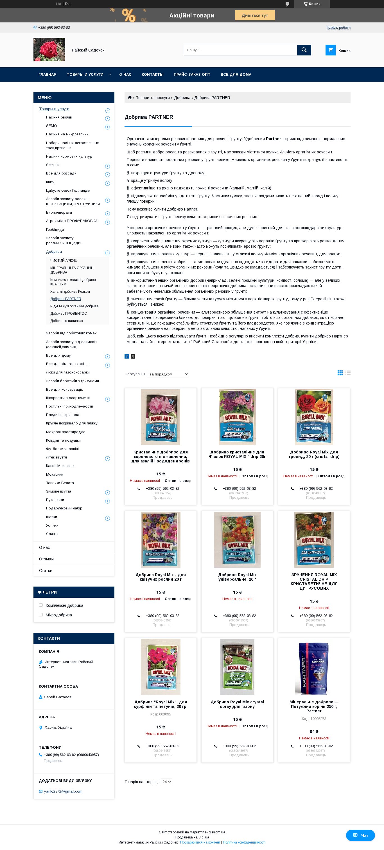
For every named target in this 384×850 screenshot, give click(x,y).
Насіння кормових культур (69, 156)
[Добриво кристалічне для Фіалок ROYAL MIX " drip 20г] (237, 416)
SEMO (51, 126)
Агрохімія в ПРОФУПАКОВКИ (71, 221)
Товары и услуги (85, 74)
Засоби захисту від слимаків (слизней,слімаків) (71, 344)
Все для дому (58, 355)
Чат (364, 835)
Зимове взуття (58, 491)
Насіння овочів (59, 117)
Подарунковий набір (64, 508)
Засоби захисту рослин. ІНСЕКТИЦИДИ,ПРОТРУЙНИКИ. (73, 201)
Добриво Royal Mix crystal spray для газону (237, 704)
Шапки (51, 517)
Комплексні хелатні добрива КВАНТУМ (73, 282)
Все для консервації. (64, 389)
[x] (133, 357)
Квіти (50, 182)
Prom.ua (218, 832)
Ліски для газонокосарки (68, 372)
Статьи (45, 570)
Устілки (52, 525)
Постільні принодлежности (69, 406)
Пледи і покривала (62, 415)
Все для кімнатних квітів (67, 364)
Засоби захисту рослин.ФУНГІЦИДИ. (64, 240)
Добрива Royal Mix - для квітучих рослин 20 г (160, 576)
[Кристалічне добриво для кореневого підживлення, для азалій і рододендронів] (160, 416)
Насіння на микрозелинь (67, 134)
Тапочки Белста (60, 483)
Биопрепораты (59, 212)
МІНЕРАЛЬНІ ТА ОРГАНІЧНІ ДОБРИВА (72, 270)
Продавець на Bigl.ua (192, 837)
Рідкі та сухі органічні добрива (74, 306)
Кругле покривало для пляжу (72, 423)
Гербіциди (55, 229)
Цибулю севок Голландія (68, 190)
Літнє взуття (56, 457)
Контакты (153, 74)
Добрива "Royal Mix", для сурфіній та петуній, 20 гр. (161, 704)
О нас (125, 74)
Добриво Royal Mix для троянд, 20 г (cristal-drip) (314, 454)
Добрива (182, 97)
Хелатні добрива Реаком (70, 292)
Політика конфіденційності (244, 842)
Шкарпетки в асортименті (68, 398)
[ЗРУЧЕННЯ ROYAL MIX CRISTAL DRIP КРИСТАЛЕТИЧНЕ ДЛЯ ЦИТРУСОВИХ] (314, 539)
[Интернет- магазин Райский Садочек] (49, 60)
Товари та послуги (153, 97)
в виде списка (348, 374)
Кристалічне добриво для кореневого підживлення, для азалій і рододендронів (160, 456)
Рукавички (55, 500)
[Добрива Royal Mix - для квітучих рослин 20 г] (160, 539)
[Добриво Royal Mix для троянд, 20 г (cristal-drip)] (314, 416)
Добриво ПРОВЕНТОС (68, 314)
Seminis (52, 165)
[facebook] (127, 357)
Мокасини (54, 474)
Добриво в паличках (66, 321)
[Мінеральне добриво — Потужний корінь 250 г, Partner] (314, 666)
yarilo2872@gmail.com (63, 791)
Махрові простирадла (65, 432)
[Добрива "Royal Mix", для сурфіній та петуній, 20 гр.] (160, 666)
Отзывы (46, 559)
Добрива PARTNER (65, 299)
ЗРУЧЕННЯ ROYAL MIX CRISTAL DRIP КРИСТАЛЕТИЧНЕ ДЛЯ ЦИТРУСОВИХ (314, 581)
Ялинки (52, 534)
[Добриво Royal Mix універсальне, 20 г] (237, 539)
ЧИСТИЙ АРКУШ (63, 261)
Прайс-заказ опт (192, 74)
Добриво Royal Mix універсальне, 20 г (237, 576)
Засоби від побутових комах (71, 333)
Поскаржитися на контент (200, 842)
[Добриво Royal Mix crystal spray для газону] (237, 666)
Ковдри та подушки (63, 440)
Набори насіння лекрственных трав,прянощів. (72, 145)
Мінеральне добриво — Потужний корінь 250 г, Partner (314, 706)
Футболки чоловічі (62, 449)
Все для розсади (61, 173)
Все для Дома (236, 74)
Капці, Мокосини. (60, 466)
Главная (48, 74)
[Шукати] (304, 50)
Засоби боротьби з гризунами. (73, 381)
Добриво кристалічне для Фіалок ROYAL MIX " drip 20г (237, 454)
